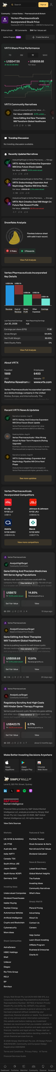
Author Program (11, 37)
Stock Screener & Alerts (40, 844)
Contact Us (34, 923)
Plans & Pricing (36, 908)
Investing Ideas (36, 883)
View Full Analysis (28, 260)
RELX (6, 977)
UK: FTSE (8, 844)
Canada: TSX (9, 859)
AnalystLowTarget (19, 198)
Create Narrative (42, 37)
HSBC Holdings (11, 952)
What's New (34, 893)
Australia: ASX (10, 849)
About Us (33, 918)
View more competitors (28, 542)
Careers (32, 927)
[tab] (10, 55)
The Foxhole (34, 878)
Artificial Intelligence (13, 918)
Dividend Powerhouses (14, 898)
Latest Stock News (37, 868)
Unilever (7, 962)
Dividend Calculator (38, 854)
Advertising (34, 913)
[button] (8, 112)
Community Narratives (39, 888)
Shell (6, 957)
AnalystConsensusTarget (21, 179)
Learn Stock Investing (39, 940)
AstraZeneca (9, 947)
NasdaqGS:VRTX (17, 25)
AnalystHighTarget (19, 160)
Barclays (8, 986)
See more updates (28, 478)
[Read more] (28, 394)
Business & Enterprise (39, 950)
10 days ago (47, 611)
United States (17, 14)
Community (5, 14)
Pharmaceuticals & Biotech (35, 14)
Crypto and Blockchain (14, 922)
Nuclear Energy (11, 908)
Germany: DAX (10, 878)
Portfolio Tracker (36, 839)
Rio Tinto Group (11, 972)
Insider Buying (10, 903)
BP (5, 981)
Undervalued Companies (15, 893)
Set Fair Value (12, 603)
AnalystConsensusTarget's (23, 110)
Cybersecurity (10, 927)
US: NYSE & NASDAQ (13, 839)
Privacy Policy (31, 1051)
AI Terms (43, 1051)
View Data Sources (12, 823)
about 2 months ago (43, 743)
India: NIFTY (9, 854)
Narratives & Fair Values (40, 849)
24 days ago (44, 110)
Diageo (7, 967)
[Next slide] (53, 118)
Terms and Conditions (13, 1051)
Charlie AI (33, 955)
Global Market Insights (39, 873)
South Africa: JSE (11, 863)
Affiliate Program (37, 945)
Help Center (34, 935)
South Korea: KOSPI (12, 873)
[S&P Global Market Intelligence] (13, 802)
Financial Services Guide (15, 1056)
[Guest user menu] (51, 4)
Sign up (43, 5)
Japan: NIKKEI (10, 868)
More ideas (9, 932)
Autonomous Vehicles (13, 913)
